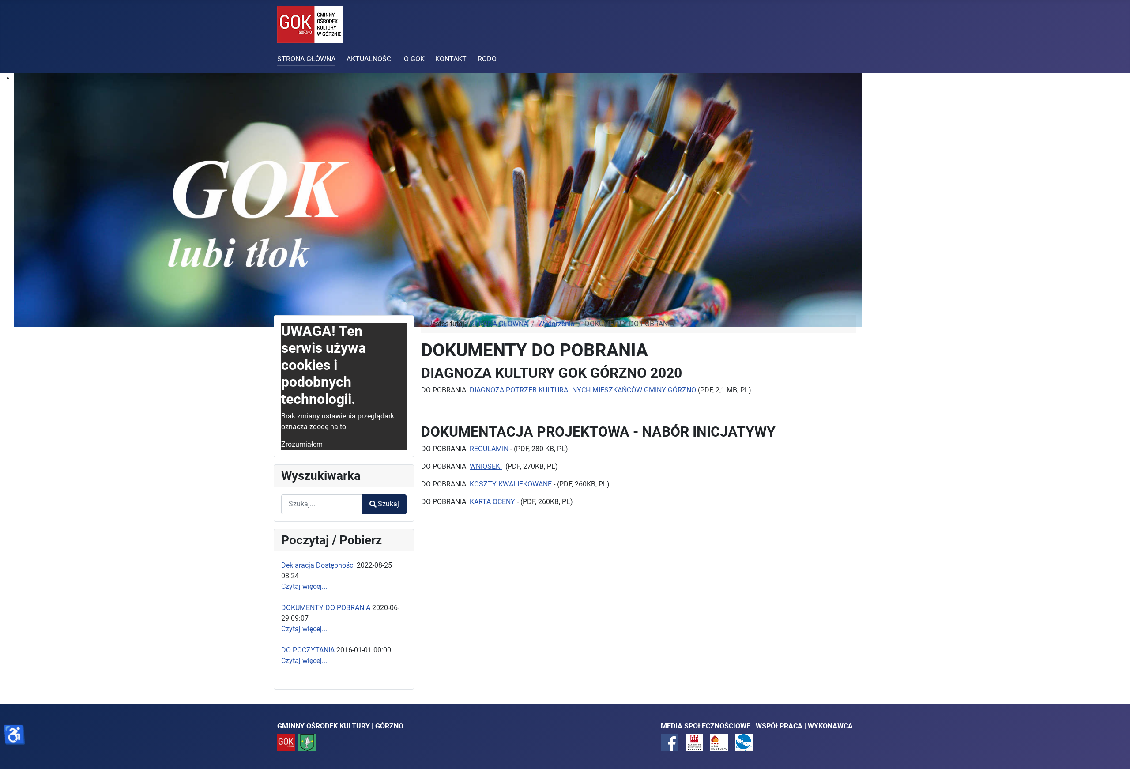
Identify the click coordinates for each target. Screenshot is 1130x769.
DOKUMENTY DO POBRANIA (325, 607)
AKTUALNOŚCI (370, 59)
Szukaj (388, 504)
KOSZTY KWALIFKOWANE (511, 484)
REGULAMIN (489, 449)
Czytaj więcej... (304, 586)
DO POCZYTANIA (308, 650)
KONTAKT (451, 59)
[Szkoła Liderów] (744, 742)
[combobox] (321, 504)
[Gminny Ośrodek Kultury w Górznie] (286, 742)
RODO (487, 59)
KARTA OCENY (492, 502)
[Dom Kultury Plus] (720, 742)
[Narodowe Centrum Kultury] (694, 742)
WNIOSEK (486, 466)
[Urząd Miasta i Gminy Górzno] (307, 742)
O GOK (414, 59)
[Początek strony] (1114, 752)
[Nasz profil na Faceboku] (669, 742)
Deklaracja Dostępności (318, 565)
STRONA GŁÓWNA (306, 59)
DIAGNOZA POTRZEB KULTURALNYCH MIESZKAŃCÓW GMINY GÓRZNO (584, 390)
